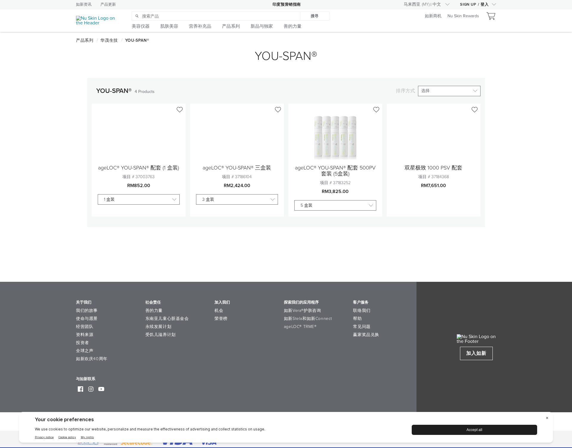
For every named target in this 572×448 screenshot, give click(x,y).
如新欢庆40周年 (92, 358)
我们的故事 (87, 310)
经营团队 (84, 326)
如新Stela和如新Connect (308, 318)
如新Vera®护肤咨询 (302, 310)
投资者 (82, 342)
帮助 (357, 318)
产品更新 (108, 4)
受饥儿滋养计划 (160, 334)
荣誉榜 (221, 318)
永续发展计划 (158, 326)
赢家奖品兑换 (366, 334)
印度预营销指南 (287, 4)
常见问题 (361, 326)
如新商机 (433, 16)
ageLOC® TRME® (300, 326)
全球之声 (84, 350)
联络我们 (361, 310)
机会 (218, 310)
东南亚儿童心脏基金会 (167, 318)
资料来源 (84, 334)
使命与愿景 (87, 318)
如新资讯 (83, 4)
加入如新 (476, 353)
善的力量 (154, 310)
